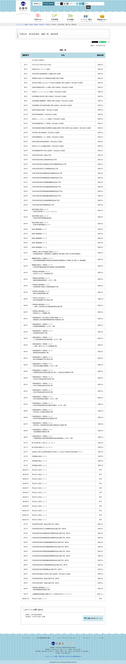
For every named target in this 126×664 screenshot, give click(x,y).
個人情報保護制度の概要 (43, 638)
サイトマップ (26, 638)
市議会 (26, 24)
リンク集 (100, 638)
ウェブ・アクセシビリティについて (66, 638)
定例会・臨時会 (33, 24)
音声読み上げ (37, 3)
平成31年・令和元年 (44, 24)
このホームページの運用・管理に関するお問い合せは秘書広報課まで (63, 656)
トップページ (19, 24)
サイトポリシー (87, 638)
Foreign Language (48, 3)
